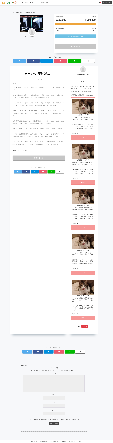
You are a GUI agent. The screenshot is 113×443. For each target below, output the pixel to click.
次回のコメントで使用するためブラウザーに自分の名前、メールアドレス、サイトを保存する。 (53, 419)
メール (54, 402)
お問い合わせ (72, 441)
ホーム (12, 12)
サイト (54, 410)
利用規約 (64, 441)
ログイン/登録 (107, 3)
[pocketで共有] (60, 61)
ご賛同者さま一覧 (81, 441)
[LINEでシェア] (74, 61)
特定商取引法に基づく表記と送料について (49, 441)
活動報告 (18, 12)
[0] (99, 2)
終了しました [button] (75, 46)
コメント (53, 373)
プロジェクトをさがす (42, 2)
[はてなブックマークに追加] (46, 61)
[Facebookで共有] (33, 61)
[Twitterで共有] (19, 61)
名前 (54, 394)
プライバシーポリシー (33, 441)
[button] (75, 36)
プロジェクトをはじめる (28, 2)
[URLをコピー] (88, 61)
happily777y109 (83, 74)
